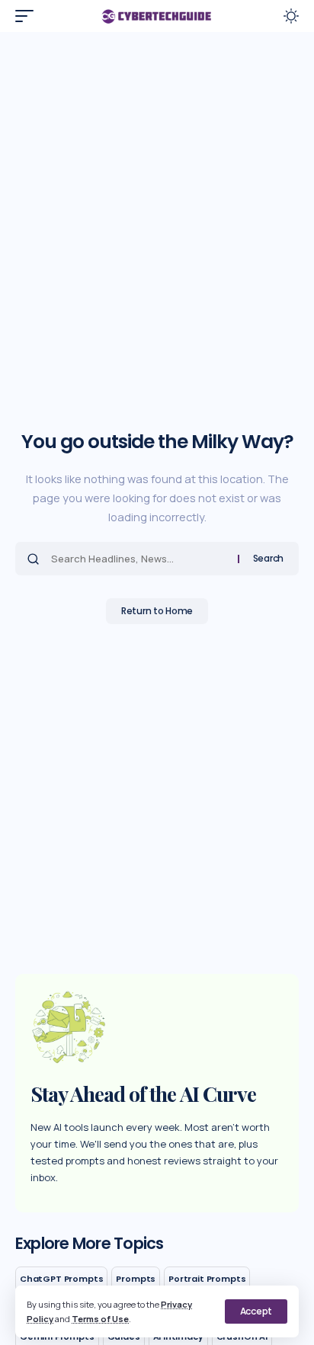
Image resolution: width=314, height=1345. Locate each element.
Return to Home (157, 610)
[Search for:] (139, 558)
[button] (256, 1311)
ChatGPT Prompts (61, 1279)
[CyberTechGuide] (157, 16)
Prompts (135, 1279)
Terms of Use (100, 1318)
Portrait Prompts (206, 1279)
